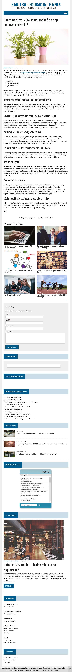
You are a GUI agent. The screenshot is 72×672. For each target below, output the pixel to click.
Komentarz (9, 332)
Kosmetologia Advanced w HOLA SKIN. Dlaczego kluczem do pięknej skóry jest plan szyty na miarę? (42, 445)
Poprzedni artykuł (27, 218)
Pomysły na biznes (10, 660)
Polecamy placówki (10, 515)
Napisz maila (8, 640)
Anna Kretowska (13, 561)
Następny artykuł (44, 218)
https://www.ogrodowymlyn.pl (33, 72)
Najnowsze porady (10, 426)
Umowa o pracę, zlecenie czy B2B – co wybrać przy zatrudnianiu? (35, 433)
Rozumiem (54, 670)
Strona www (9, 326)
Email (7, 320)
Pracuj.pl (7, 662)
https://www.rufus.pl (11, 658)
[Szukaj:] (33, 366)
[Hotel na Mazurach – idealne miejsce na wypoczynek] (34, 558)
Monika (10, 68)
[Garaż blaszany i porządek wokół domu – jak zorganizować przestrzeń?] (9, 456)
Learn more (45, 670)
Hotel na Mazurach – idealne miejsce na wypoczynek (30, 567)
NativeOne (36, 300)
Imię (6, 314)
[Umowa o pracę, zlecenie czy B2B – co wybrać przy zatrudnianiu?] (9, 435)
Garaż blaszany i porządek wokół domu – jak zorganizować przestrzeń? (37, 454)
